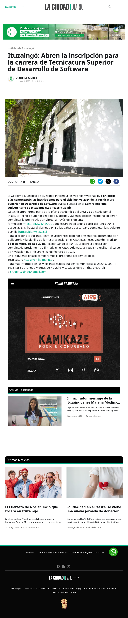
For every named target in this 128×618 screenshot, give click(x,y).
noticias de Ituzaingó (21, 48)
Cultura (41, 552)
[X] (108, 181)
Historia (63, 552)
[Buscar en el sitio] (109, 6)
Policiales (100, 552)
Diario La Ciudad (26, 78)
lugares (88, 552)
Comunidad (76, 552)
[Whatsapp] (92, 181)
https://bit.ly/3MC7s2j (32, 232)
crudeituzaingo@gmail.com (28, 272)
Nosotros (30, 552)
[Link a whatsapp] (113, 550)
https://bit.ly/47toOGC (37, 224)
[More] (22, 7)
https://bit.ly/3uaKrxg (38, 259)
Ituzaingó (10, 6)
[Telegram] (100, 181)
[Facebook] (116, 181)
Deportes (52, 552)
